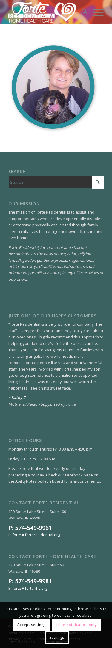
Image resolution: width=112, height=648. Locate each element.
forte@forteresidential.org (36, 534)
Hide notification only (76, 624)
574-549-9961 (33, 528)
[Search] (81, 12)
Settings (57, 637)
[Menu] (95, 12)
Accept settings (31, 624)
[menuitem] (81, 12)
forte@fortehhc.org (29, 588)
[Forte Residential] (46, 12)
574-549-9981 (33, 581)
